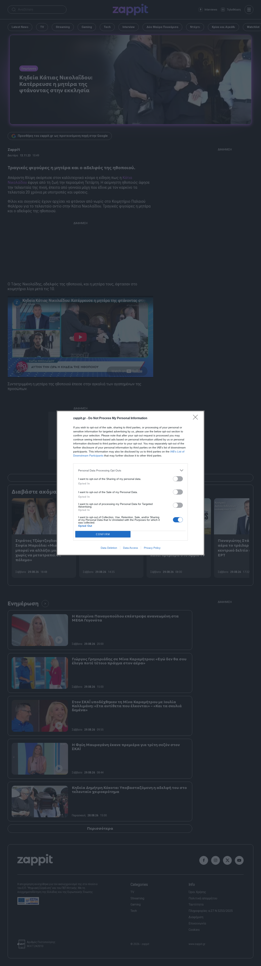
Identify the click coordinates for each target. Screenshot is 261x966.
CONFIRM (103, 534)
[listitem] (130, 470)
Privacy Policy (152, 547)
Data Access (130, 547)
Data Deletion (109, 547)
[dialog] (130, 483)
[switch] (178, 478)
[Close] (196, 418)
